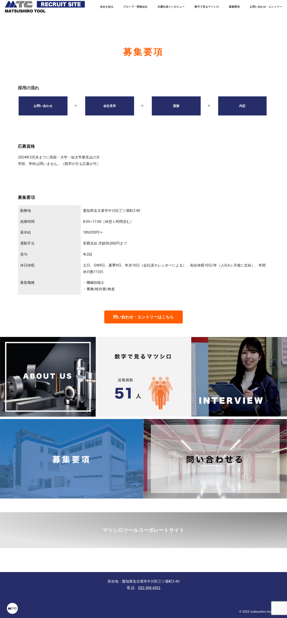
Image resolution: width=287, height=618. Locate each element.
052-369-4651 (149, 588)
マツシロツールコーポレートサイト (144, 530)
